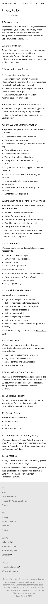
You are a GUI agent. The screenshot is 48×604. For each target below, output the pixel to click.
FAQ (31, 3)
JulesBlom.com (8, 546)
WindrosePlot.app (10, 571)
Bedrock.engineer (10, 550)
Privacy (5, 517)
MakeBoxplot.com (10, 567)
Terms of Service (9, 521)
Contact (5, 505)
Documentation (9, 496)
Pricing (24, 3)
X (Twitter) (6, 542)
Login (43, 3)
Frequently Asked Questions (14, 501)
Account (5, 525)
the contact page (12, 62)
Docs (37, 3)
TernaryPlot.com (9, 3)
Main (4, 492)
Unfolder (6, 555)
